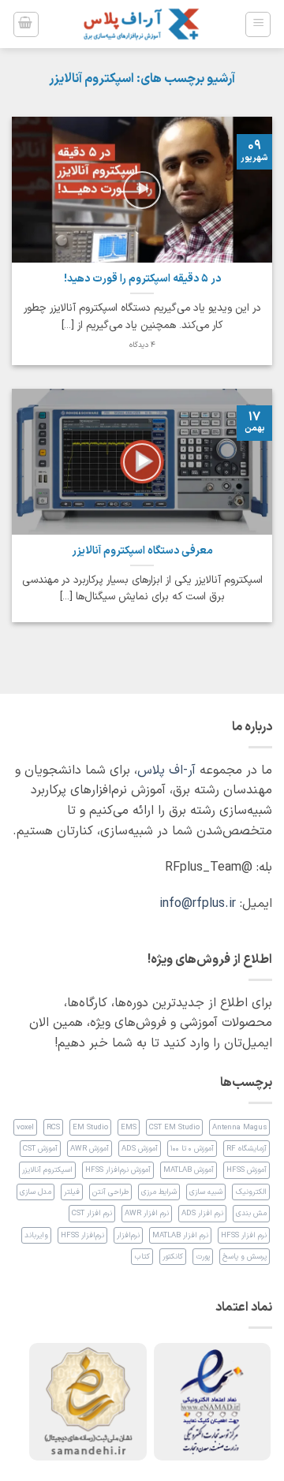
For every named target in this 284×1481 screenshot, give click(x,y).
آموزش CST (40, 1149)
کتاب (142, 1257)
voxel (25, 1127)
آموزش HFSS (246, 1170)
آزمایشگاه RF (246, 1149)
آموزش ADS (139, 1149)
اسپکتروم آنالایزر (47, 1170)
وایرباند (36, 1235)
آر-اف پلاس (166, 770)
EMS (128, 1127)
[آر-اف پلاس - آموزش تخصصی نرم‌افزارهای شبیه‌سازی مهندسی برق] (142, 24)
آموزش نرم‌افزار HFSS (118, 1170)
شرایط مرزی (159, 1192)
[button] (258, 24)
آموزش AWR (89, 1149)
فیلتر (72, 1192)
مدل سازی (35, 1192)
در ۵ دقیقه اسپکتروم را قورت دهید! (142, 279)
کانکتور (173, 1257)
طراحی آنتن (110, 1192)
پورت (203, 1257)
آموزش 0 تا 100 (192, 1149)
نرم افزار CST (92, 1213)
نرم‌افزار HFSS (82, 1235)
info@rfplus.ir (197, 903)
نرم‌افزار (128, 1235)
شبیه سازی (205, 1192)
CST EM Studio (174, 1127)
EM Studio (90, 1127)
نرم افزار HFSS (244, 1235)
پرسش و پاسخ (244, 1257)
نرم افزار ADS (202, 1213)
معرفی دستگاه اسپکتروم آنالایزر (142, 551)
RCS (53, 1127)
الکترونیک (251, 1192)
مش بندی (251, 1213)
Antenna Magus (239, 1127)
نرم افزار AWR (147, 1213)
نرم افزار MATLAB (180, 1235)
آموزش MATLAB (188, 1170)
